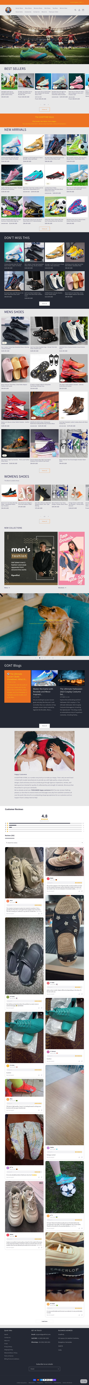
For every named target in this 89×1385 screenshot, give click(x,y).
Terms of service (48, 1382)
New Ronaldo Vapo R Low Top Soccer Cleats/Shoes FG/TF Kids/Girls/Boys (32, 220)
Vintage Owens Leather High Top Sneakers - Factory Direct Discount (76, 504)
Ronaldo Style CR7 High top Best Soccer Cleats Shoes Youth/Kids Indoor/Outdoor (59, 93)
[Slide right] (48, 104)
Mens (6, 588)
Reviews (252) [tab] (9, 835)
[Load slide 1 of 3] (39, 658)
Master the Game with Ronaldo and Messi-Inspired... (43, 691)
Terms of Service (8, 1356)
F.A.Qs (6, 1343)
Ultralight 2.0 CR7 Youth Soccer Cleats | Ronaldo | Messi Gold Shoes (33, 158)
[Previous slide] (35, 658)
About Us (7, 1340)
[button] (75, 10)
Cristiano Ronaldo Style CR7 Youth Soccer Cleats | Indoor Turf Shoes (10, 158)
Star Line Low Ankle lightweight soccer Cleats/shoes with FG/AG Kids (76, 188)
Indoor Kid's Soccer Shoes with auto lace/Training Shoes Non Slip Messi (54, 220)
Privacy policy (40, 1382)
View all (44, 109)
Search (6, 1334)
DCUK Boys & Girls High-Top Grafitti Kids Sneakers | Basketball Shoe (74, 265)
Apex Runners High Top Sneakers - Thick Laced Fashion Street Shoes (15, 460)
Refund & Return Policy (10, 1353)
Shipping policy (57, 1382)
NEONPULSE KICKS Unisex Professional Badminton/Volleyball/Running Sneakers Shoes (42, 422)
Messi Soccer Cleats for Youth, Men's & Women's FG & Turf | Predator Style (76, 93)
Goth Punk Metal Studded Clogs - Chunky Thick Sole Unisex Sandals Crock (33, 294)
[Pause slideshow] (53, 658)
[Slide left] (41, 104)
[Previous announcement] (29, 2)
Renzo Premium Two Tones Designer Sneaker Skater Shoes (72, 460)
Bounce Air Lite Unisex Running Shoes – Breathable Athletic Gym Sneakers (9, 504)
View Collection (44, 40)
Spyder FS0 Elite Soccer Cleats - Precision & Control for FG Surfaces (11, 188)
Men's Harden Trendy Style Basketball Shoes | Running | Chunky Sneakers (34, 265)
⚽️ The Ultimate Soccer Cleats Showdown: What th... (17, 677)
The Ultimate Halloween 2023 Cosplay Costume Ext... (71, 691)
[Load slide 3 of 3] (45, 658)
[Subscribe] (58, 1369)
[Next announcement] (60, 2)
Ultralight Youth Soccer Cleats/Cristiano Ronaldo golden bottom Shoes (7, 93)
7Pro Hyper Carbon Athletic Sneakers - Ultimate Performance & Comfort (71, 385)
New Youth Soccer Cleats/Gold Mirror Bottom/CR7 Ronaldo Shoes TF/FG (42, 93)
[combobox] (82, 842)
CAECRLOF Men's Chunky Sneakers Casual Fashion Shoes (53, 293)
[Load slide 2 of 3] (42, 658)
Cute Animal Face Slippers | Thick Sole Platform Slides (25, 503)
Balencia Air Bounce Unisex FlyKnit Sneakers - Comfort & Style (15, 422)
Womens (61, 588)
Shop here (44, 628)
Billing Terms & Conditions (11, 1359)
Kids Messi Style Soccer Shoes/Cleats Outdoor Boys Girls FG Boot (76, 220)
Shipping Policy (8, 1349)
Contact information (67, 1382)
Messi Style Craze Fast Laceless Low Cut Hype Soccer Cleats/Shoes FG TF (33, 188)
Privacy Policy (8, 1346)
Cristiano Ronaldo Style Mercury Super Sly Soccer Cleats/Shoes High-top (11, 220)
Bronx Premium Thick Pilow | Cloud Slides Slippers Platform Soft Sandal (74, 293)
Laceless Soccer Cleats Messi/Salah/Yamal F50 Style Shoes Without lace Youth (54, 189)
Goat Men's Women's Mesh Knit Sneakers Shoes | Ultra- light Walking (43, 504)
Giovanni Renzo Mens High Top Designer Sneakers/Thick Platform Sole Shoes (40, 460)
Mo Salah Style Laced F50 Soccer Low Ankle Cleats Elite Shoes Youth (54, 158)
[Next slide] (49, 658)
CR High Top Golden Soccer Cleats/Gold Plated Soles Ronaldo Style (25, 93)
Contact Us (7, 1337)
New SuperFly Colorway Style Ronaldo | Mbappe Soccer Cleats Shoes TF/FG (77, 158)
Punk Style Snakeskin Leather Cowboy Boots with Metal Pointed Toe (73, 422)
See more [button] (38, 911)
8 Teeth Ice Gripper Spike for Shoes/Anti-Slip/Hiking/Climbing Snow (40, 385)
